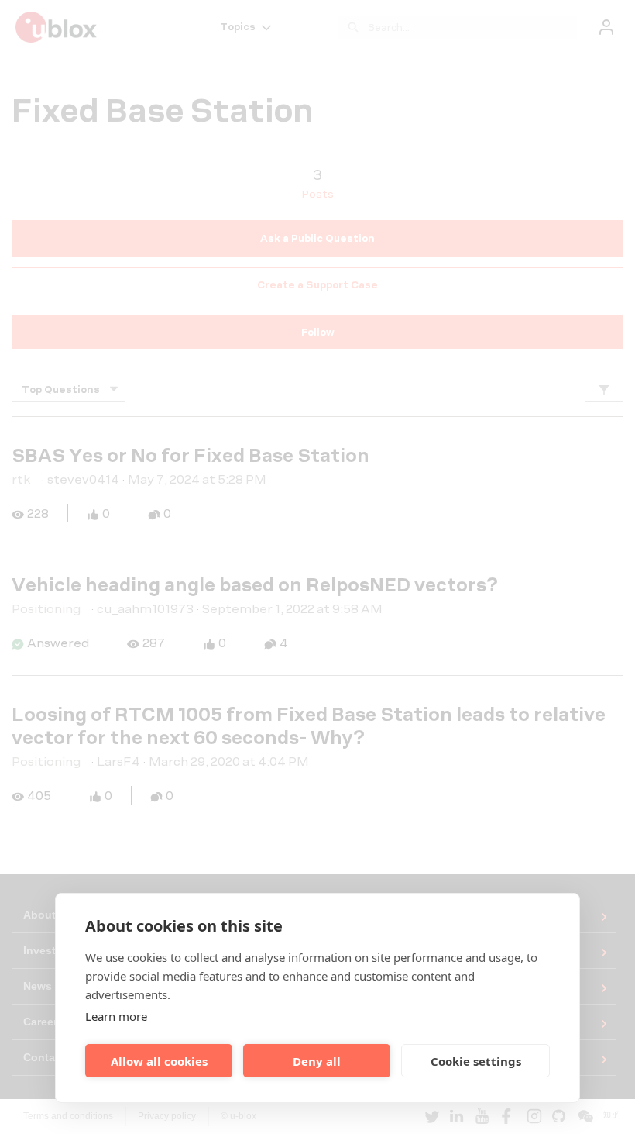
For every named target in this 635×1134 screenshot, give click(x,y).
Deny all (317, 1061)
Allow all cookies (159, 1061)
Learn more (116, 1016)
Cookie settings (476, 1061)
